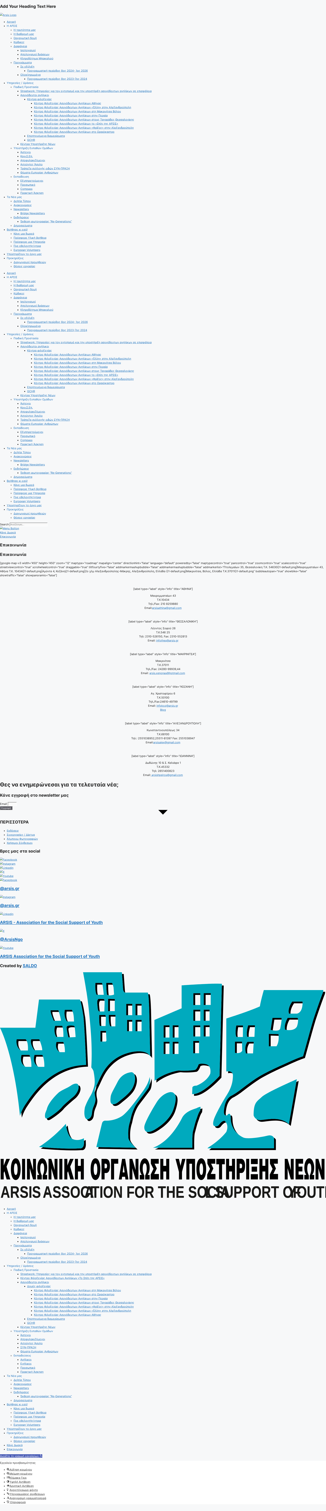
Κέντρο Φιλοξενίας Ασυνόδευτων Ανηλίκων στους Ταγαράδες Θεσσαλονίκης (84, 119)
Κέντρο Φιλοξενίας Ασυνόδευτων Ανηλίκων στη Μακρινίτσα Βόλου (77, 111)
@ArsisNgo (11, 939)
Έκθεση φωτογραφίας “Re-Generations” (46, 221)
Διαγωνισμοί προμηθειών (30, 262)
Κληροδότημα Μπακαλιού (36, 58)
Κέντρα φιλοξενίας (39, 99)
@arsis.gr (9, 888)
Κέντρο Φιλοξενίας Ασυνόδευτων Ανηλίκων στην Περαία (71, 115)
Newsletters (21, 209)
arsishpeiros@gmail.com (167, 775)
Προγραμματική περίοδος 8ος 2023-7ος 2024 (57, 78)
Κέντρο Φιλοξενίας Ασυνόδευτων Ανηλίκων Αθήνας (67, 103)
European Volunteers (27, 250)
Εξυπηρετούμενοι (31, 180)
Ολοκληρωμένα (30, 74)
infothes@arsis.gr (167, 640)
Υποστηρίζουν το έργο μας (24, 254)
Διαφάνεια (20, 46)
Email (4, 804)
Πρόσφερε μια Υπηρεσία (29, 241)
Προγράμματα (23, 62)
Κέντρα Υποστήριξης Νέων (37, 144)
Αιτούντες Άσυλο (31, 164)
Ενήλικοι (25, 1363)
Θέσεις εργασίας (24, 266)
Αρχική (11, 21)
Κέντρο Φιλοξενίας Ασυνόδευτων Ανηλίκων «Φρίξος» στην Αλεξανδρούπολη (84, 127)
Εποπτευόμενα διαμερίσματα (46, 136)
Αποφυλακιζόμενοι (32, 160)
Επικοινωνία (15, 1449)
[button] (21, 1456)
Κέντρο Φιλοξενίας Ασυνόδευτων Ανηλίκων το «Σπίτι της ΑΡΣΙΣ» (76, 123)
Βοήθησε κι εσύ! (17, 229)
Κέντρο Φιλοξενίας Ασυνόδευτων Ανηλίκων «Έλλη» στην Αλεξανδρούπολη (82, 107)
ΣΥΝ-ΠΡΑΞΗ (28, 1347)
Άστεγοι (25, 152)
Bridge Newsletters (32, 213)
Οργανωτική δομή (25, 38)
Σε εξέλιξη (27, 66)
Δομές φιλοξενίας (39, 1286)
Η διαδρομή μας (24, 34)
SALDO (30, 965)
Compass (26, 189)
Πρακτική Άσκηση (31, 193)
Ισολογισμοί (28, 50)
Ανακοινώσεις (23, 205)
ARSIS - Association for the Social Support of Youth (51, 922)
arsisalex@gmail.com (166, 742)
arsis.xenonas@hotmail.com (167, 673)
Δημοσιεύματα (23, 225)
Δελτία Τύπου (22, 201)
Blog (163, 709)
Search (4, 524)
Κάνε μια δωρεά (24, 233)
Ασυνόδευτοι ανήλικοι (34, 95)
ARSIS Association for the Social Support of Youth (50, 956)
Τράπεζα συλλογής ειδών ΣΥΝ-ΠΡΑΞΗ (45, 168)
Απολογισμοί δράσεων (34, 54)
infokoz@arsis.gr (167, 705)
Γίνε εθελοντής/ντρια (27, 246)
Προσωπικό (27, 184)
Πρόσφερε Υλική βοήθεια (30, 237)
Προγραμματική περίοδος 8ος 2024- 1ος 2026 (57, 70)
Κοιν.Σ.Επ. (26, 156)
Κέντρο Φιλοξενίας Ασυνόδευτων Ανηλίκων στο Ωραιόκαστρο (74, 131)
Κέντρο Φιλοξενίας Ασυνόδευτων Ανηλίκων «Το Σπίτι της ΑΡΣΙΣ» (62, 1278)
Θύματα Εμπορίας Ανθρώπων (39, 172)
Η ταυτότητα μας (25, 30)
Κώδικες (19, 42)
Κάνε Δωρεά (15, 1445)
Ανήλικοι (25, 1359)
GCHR (31, 140)
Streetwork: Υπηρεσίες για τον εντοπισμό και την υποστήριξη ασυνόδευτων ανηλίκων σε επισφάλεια (86, 91)
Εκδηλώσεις (21, 217)
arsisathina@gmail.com (167, 608)
